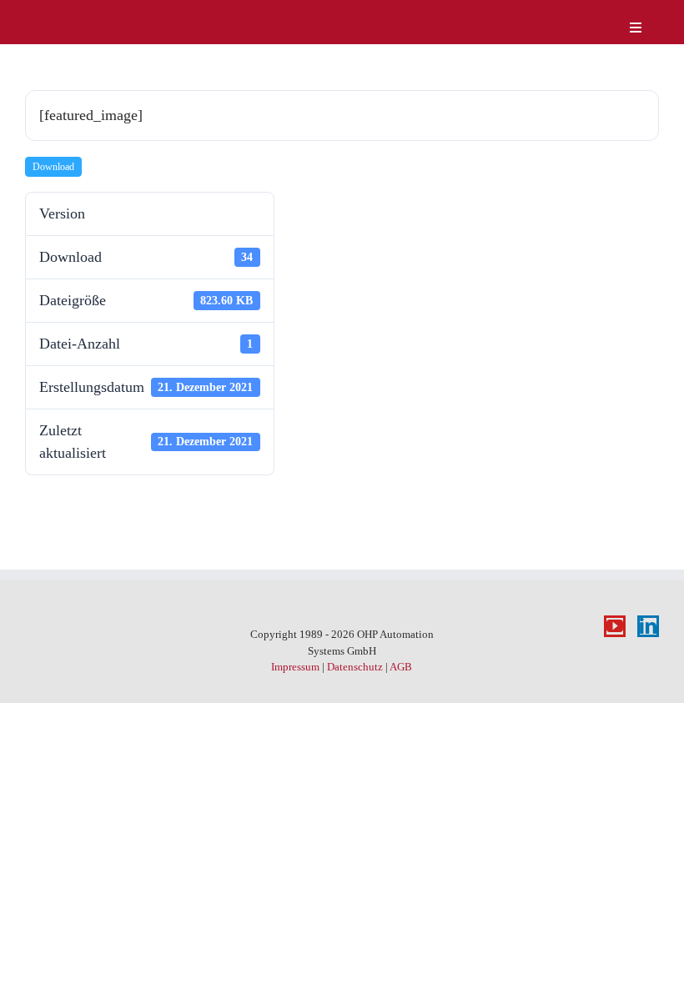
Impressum (295, 666)
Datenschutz (355, 666)
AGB (401, 666)
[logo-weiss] (75, 16)
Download (53, 167)
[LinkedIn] (648, 626)
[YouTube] (615, 626)
